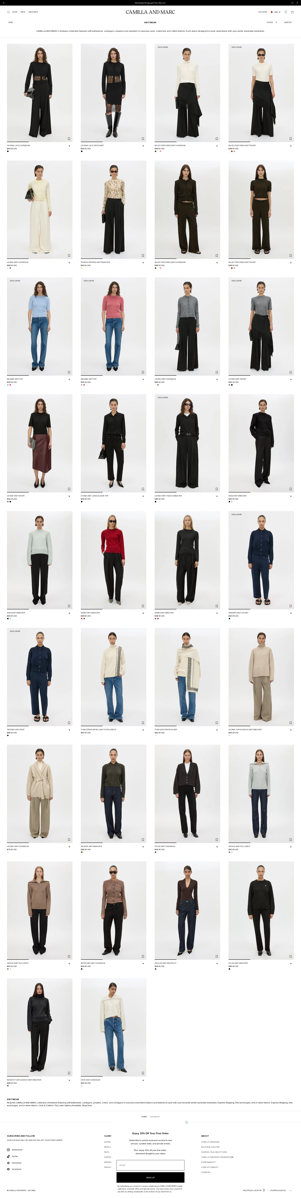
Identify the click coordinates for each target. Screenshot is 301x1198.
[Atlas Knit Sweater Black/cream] (229, 969)
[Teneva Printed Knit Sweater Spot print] (82, 268)
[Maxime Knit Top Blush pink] (10, 385)
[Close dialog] (186, 1122)
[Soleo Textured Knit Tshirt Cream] (229, 151)
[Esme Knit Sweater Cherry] (82, 618)
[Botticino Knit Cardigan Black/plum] (82, 969)
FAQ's (106, 1152)
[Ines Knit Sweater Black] (229, 502)
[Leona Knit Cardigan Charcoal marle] (10, 268)
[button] (288, 22)
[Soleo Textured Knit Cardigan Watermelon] (160, 151)
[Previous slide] (10, 93)
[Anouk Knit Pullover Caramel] (229, 852)
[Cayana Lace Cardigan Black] (8, 151)
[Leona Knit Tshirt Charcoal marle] (229, 385)
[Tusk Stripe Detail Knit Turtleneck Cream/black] (82, 735)
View (10, 22)
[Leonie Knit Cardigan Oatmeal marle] (8, 852)
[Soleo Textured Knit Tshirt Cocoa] (232, 151)
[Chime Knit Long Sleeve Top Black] (82, 502)
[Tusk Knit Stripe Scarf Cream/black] (155, 735)
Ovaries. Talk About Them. (214, 1152)
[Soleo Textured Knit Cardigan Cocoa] (155, 151)
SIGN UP (150, 1177)
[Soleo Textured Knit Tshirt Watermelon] (234, 151)
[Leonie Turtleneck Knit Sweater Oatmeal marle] (229, 735)
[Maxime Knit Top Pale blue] (8, 385)
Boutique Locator (210, 1147)
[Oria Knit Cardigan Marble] (82, 1086)
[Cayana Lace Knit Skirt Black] (82, 151)
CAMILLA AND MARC (210, 1142)
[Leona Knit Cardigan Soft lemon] (8, 268)
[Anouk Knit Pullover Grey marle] (232, 852)
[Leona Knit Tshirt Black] (232, 385)
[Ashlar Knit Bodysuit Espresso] (155, 969)
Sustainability (208, 1162)
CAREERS (205, 1172)
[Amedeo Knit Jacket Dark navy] (229, 618)
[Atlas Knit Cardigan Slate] (155, 852)
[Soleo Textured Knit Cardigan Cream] (158, 151)
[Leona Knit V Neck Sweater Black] (155, 502)
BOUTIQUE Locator (252, 1190)
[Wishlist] (285, 12)
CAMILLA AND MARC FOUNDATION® (217, 1157)
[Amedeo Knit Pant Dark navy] (8, 735)
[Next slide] (69, 93)
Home (144, 1117)
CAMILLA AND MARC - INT (20, 1190)
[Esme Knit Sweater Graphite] (84, 618)
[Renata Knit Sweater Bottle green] (82, 852)
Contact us (109, 1157)
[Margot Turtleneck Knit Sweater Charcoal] (8, 1086)
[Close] (292, 2)
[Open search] (8, 12)
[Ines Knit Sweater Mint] (232, 502)
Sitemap (108, 1162)
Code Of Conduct (209, 1167)
